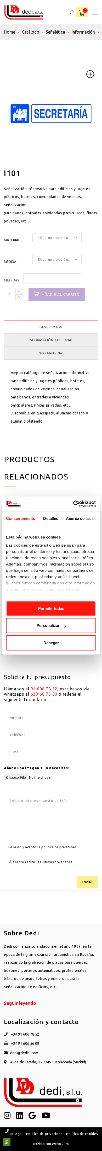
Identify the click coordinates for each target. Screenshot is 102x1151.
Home (9, 32)
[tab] (51, 327)
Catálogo (30, 32)
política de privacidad (58, 847)
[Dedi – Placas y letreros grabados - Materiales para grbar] (23, 12)
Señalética (55, 32)
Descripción (51, 327)
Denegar (51, 642)
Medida (10, 261)
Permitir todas (51, 608)
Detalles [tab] (50, 518)
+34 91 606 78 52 (24, 1034)
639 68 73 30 (44, 694)
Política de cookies (82, 1134)
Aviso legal (13, 1134)
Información (83, 32)
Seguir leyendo (20, 1003)
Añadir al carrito (61, 294)
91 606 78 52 (44, 688)
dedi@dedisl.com (24, 1053)
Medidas (11, 280)
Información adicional (51, 340)
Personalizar (48, 625)
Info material (51, 353)
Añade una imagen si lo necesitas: (36, 768)
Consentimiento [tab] (20, 518)
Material (12, 240)
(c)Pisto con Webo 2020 (51, 1143)
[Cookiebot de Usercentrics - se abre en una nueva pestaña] (73, 503)
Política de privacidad (44, 1134)
